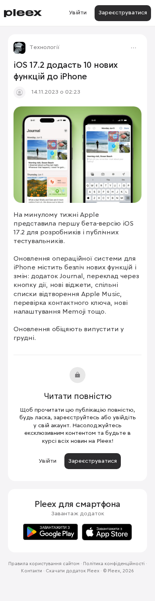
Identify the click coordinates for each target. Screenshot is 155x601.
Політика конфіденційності (114, 564)
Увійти (78, 13)
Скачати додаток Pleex (72, 571)
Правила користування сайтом (43, 564)
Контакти (31, 571)
